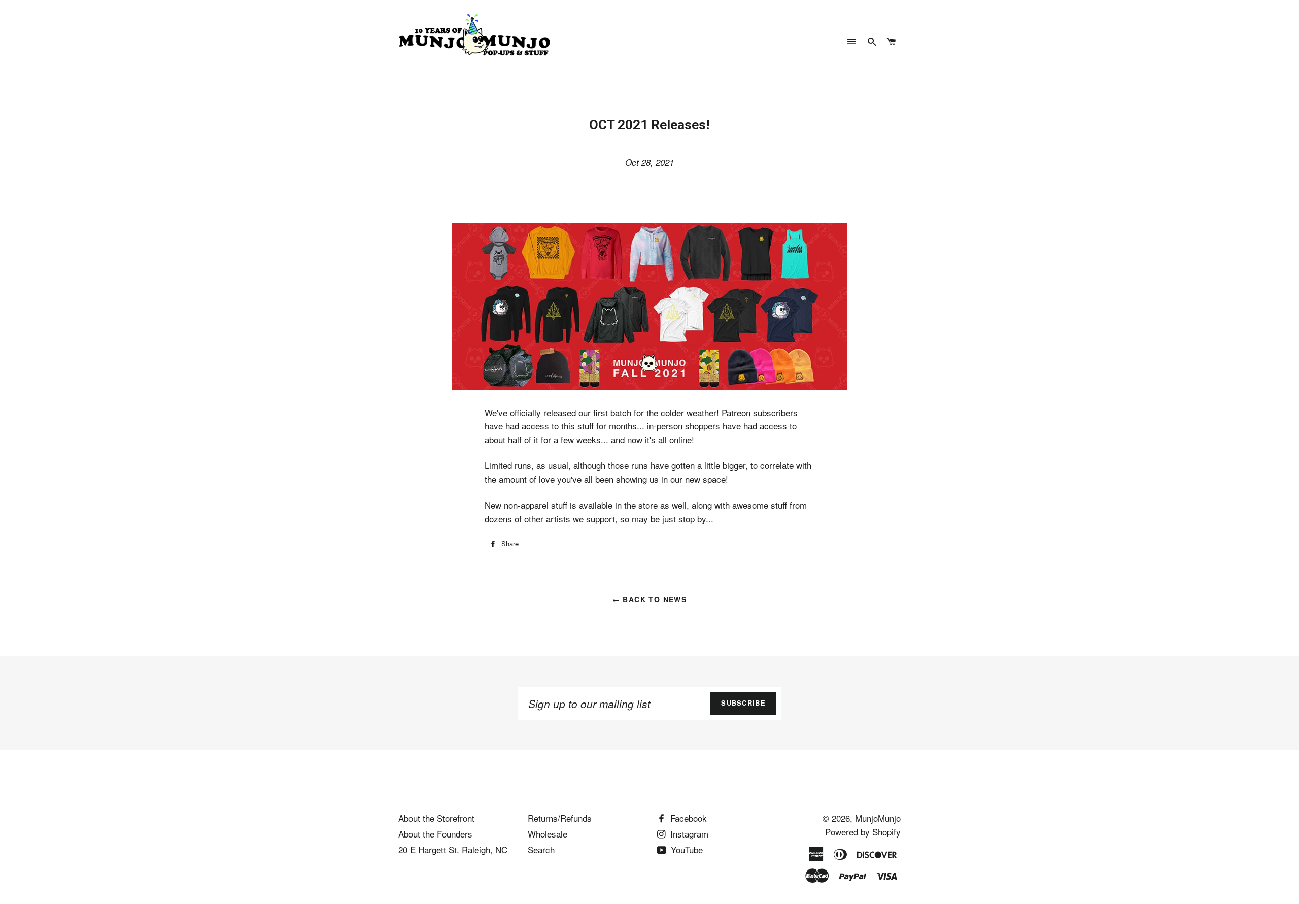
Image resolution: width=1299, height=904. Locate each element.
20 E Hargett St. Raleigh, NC (452, 849)
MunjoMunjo (878, 818)
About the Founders (435, 833)
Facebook (687, 818)
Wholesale (547, 833)
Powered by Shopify (863, 831)
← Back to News (649, 599)
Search (541, 849)
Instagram (688, 833)
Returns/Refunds (560, 818)
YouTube (685, 849)
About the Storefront (436, 818)
